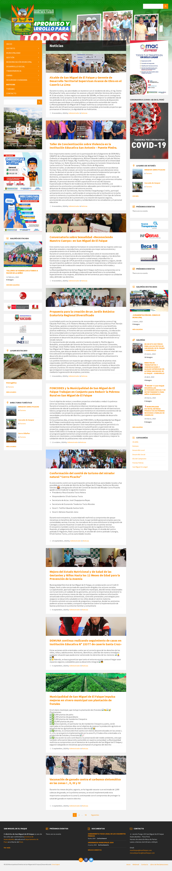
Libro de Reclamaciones (159, 864)
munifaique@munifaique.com (141, 850)
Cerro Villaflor (24, 433)
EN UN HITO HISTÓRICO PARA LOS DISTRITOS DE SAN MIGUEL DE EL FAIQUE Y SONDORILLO (154, 347)
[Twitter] (91, 860)
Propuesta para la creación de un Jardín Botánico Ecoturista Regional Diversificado (82, 313)
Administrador (74, 113)
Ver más (135, 196)
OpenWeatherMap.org (27, 145)
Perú (21, 842)
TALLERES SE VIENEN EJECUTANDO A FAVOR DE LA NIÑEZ (22, 271)
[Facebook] (86, 860)
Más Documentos (94, 850)
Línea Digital (55, 864)
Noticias (84, 113)
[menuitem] (23, 44)
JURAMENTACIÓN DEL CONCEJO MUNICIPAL (146, 316)
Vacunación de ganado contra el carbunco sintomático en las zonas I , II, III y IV (85, 781)
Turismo (11, 387)
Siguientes (95, 815)
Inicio (128, 864)
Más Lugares (11, 392)
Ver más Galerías (13, 285)
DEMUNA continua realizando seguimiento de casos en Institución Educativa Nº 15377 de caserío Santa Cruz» (86, 642)
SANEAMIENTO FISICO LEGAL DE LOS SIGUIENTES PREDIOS (107, 835)
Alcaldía (135, 442)
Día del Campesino (139, 458)
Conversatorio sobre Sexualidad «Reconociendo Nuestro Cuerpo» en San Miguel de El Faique (81, 239)
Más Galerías (137, 329)
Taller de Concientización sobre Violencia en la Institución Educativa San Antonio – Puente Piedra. (83, 146)
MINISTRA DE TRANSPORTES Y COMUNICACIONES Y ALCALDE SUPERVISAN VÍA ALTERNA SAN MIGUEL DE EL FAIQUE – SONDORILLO (154, 368)
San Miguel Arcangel (140, 467)
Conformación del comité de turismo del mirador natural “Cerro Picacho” (82, 475)
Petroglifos (11, 383)
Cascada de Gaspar (26, 420)
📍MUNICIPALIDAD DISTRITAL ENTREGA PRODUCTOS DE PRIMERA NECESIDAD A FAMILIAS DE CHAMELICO (154, 410)
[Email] (81, 860)
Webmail (136, 864)
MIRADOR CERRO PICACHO (28, 407)
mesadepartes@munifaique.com (142, 853)
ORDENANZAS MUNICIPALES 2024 (100, 842)
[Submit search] (165, 6)
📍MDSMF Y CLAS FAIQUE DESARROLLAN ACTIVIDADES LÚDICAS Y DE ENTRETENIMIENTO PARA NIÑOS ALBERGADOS (154, 390)
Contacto (144, 864)
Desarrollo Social (138, 454)
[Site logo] (23, 35)
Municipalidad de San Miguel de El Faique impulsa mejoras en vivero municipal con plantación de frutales (82, 700)
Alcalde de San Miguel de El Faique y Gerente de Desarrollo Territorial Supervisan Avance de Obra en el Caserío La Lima (86, 81)
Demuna (135, 446)
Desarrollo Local (138, 450)
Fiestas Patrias (138, 463)
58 (86, 815)
